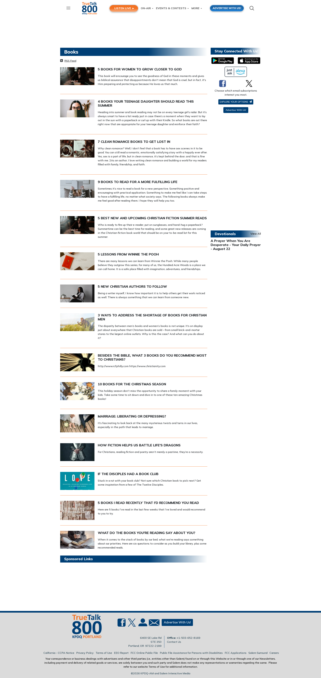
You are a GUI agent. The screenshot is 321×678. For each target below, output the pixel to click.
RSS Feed (70, 60)
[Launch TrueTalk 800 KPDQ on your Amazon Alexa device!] (236, 72)
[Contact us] (153, 623)
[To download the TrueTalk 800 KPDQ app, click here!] (222, 60)
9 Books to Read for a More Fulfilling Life (137, 182)
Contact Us (174, 641)
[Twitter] (249, 83)
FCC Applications (235, 652)
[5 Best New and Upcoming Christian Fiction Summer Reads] (77, 224)
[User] (142, 624)
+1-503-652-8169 (188, 637)
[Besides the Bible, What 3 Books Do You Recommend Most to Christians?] (77, 362)
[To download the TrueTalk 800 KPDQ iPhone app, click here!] (249, 60)
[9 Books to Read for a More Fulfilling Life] (77, 188)
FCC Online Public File (144, 652)
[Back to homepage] (85, 627)
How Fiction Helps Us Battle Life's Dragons (139, 445)
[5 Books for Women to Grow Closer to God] (77, 76)
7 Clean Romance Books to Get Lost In (134, 142)
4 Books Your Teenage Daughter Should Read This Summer (146, 103)
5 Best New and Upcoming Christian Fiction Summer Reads (152, 218)
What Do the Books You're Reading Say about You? (146, 533)
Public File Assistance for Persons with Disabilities (191, 652)
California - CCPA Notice (58, 652)
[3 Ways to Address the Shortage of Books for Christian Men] (77, 322)
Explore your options (234, 101)
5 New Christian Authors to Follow (132, 286)
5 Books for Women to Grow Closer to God (140, 69)
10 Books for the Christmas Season (132, 384)
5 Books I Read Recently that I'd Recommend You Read (148, 503)
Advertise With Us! (236, 109)
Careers (274, 652)
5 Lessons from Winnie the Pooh (128, 254)
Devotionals (225, 234)
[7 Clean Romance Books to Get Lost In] (77, 148)
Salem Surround (258, 652)
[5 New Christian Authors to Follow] (77, 293)
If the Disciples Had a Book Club (128, 474)
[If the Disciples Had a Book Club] (77, 480)
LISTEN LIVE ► (124, 8)
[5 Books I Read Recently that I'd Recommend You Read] (77, 510)
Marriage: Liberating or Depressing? (132, 416)
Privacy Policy (85, 652)
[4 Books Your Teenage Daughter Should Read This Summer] (77, 108)
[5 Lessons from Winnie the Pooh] (77, 261)
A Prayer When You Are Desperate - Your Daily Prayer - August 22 (236, 245)
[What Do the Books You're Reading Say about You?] (77, 539)
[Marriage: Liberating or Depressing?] (77, 423)
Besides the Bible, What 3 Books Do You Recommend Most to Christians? (152, 357)
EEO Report (121, 652)
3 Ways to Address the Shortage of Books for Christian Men (152, 317)
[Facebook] (222, 83)
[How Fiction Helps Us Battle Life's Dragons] (77, 452)
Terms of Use (104, 652)
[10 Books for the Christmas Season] (77, 390)
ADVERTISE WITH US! (227, 8)
